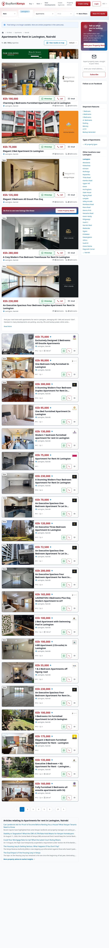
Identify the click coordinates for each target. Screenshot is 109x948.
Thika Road (87, 177)
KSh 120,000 (42, 523)
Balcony (85, 126)
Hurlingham (87, 189)
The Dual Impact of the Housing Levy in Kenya (22, 853)
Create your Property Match (94, 45)
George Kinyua (69, 81)
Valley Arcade (87, 201)
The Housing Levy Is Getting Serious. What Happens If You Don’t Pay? (31, 846)
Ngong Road (87, 195)
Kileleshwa (86, 166)
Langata (85, 198)
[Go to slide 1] (39, 57)
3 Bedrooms (87, 117)
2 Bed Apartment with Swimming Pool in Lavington (52, 623)
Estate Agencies (61, 4)
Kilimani (86, 169)
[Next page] (63, 809)
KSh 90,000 (42, 360)
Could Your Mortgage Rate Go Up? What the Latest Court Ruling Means (32, 840)
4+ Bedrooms (87, 120)
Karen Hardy (87, 216)
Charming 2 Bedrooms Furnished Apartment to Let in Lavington (36, 102)
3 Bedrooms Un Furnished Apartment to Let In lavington (51, 718)
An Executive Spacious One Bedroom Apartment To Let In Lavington (51, 506)
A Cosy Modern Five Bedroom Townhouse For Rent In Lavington (36, 257)
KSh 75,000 (10, 147)
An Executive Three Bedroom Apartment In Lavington (50, 528)
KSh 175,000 (42, 736)
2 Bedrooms (87, 114)
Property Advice (70, 4)
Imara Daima (87, 246)
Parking (85, 123)
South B (85, 243)
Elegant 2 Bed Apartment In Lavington (23, 151)
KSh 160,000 (42, 783)
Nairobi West (87, 225)
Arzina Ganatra (68, 132)
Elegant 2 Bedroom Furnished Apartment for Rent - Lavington (52, 741)
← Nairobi (86, 252)
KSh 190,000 (10, 98)
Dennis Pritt (87, 210)
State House (87, 192)
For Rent (9, 32)
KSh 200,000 (42, 570)
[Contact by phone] (69, 350)
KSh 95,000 (42, 407)
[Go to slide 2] (40, 57)
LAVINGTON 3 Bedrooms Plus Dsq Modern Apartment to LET (52, 599)
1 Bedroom (86, 111)
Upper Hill (86, 183)
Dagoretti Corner (89, 249)
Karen (85, 186)
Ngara (85, 231)
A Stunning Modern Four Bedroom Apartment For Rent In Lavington (53, 481)
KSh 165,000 (42, 594)
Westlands (86, 163)
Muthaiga (86, 172)
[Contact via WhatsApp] (64, 350)
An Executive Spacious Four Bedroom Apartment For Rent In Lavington (52, 577)
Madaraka (86, 228)
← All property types (90, 144)
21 (58, 809)
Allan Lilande (68, 238)
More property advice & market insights (18, 859)
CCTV (84, 129)
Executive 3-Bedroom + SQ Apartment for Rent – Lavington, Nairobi (52, 766)
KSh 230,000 (10, 301)
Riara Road (86, 207)
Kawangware (87, 237)
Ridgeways (86, 219)
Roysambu (86, 174)
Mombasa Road (88, 204)
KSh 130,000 (42, 431)
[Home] (3, 33)
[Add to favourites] (56, 66)
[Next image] (56, 79)
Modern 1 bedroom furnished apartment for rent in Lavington (52, 436)
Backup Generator (89, 132)
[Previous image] (5, 79)
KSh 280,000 (10, 253)
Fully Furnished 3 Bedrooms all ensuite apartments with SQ (51, 789)
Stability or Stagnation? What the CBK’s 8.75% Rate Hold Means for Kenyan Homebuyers (39, 833)
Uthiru (85, 240)
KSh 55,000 (42, 665)
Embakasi (86, 234)
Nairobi (27, 32)
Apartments (18, 32)
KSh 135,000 (10, 195)
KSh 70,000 (42, 499)
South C (85, 222)
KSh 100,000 (42, 618)
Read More (8, 326)
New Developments (50, 4)
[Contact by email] (74, 350)
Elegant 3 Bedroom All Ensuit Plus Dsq (23, 199)
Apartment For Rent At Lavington (53, 458)
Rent (38, 4)
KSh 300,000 (42, 384)
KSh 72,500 (42, 547)
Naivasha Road (88, 213)
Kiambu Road (87, 180)
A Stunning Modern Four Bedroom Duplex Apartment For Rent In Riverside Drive (53, 390)
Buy (30, 4)
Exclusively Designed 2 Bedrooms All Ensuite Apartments (52, 342)
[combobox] (26, 15)
